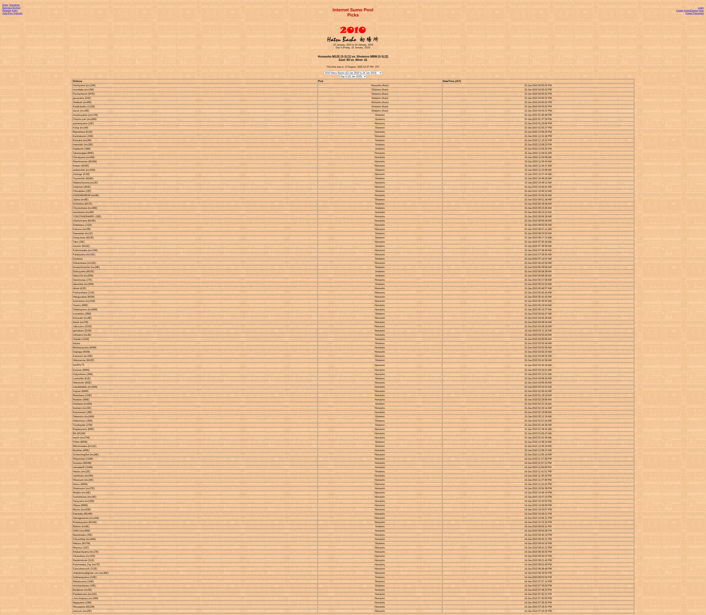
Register (6, 10)
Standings (14, 5)
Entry (15, 10)
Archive (16, 7)
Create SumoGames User (690, 10)
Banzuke (7, 7)
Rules (5, 5)
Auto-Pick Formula (12, 13)
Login (701, 7)
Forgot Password (695, 13)
